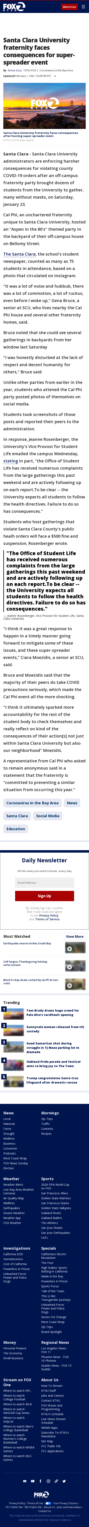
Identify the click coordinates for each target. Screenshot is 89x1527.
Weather (11, 1178)
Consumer (10, 1148)
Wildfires (9, 1138)
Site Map (47, 1441)
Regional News (55, 1342)
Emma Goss (15, 70)
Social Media (47, 815)
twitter (64, 1481)
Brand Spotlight (51, 1332)
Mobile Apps (49, 1428)
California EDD (13, 1254)
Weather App (12, 1218)
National (9, 1124)
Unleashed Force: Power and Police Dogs (15, 1277)
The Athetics (49, 1223)
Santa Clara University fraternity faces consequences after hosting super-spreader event (40, 134)
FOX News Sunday (15, 1163)
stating (10, 461)
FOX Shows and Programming (51, 1407)
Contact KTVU (50, 1400)
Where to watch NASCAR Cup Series (16, 1411)
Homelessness (13, 1259)
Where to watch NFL (17, 1391)
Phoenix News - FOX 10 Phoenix (55, 1359)
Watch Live (69, 7)
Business (9, 1143)
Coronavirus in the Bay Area (56, 70)
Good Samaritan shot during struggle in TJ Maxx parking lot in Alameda (52, 1047)
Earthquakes (11, 1208)
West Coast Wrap (15, 1158)
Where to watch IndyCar (14, 1419)
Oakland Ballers (51, 1218)
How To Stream (52, 1386)
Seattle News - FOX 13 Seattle (56, 1367)
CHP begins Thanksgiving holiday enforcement (25, 963)
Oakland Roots (51, 1213)
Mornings (50, 1112)
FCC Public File (51, 1446)
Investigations (16, 1248)
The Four (47, 1263)
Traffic (45, 1124)
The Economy (12, 1353)
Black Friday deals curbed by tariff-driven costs (30, 981)
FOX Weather (12, 1223)
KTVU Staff (48, 1391)
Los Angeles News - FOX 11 (54, 1350)
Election (8, 1168)
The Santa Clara (19, 254)
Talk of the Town (52, 1291)
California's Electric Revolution (53, 1256)
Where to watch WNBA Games (18, 1449)
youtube (32, 1481)
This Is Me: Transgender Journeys (56, 1298)
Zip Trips (47, 1119)
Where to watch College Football (14, 1397)
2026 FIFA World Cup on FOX (55, 1186)
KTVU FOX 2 (31, 70)
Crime (7, 1129)
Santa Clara (17, 815)
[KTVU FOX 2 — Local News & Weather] (15, 7)
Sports (47, 1178)
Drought (8, 1134)
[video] (75, 947)
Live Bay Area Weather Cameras (18, 1191)
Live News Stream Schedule (53, 1421)
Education (15, 828)
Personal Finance (14, 1348)
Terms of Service (47, 919)
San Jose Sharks (52, 1228)
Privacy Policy (49, 915)
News (72, 802)
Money (9, 1342)
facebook (40, 1481)
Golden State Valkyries (56, 1208)
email (25, 1481)
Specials (48, 1248)
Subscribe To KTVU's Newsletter (55, 1434)
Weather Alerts (13, 1185)
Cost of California (15, 1264)
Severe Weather (14, 1213)
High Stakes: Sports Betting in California (54, 1269)
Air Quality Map (13, 1198)
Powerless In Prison (16, 1269)
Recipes (46, 1134)
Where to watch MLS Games (17, 1458)
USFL (44, 1238)
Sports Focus (50, 1286)
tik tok (56, 1481)
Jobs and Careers (52, 1395)
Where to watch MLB (17, 1404)
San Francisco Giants (55, 1203)
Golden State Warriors (56, 1198)
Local (7, 1119)
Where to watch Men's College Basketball (18, 1428)
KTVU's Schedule (52, 1414)
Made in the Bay (52, 1276)
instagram (48, 1481)
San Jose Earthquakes (55, 1233)
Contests (47, 1129)
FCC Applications (52, 1451)
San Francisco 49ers (54, 1193)
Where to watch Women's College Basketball (15, 1438)
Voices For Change (53, 1317)
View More (75, 936)
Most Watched (16, 936)
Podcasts (9, 1153)
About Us (49, 1379)
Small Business (13, 1358)
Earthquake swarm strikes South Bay (27, 943)
